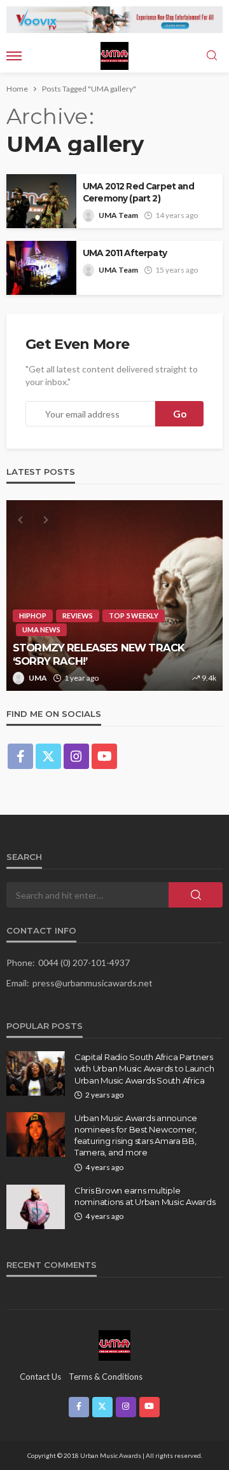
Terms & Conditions (105, 1376)
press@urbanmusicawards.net (92, 982)
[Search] (212, 55)
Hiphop (32, 615)
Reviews (77, 615)
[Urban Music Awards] (114, 1345)
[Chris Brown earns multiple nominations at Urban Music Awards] (35, 1207)
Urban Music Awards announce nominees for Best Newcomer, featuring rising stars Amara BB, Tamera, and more (135, 1135)
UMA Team (118, 215)
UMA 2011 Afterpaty (125, 253)
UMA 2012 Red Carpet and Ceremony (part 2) (138, 192)
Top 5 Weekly (133, 615)
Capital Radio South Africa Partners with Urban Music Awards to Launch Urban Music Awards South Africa (144, 1068)
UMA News (41, 629)
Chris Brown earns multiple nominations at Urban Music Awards (144, 1196)
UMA (38, 678)
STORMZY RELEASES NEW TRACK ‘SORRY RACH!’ (98, 654)
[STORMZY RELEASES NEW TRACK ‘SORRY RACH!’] (114, 595)
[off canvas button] (14, 55)
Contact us (40, 1376)
